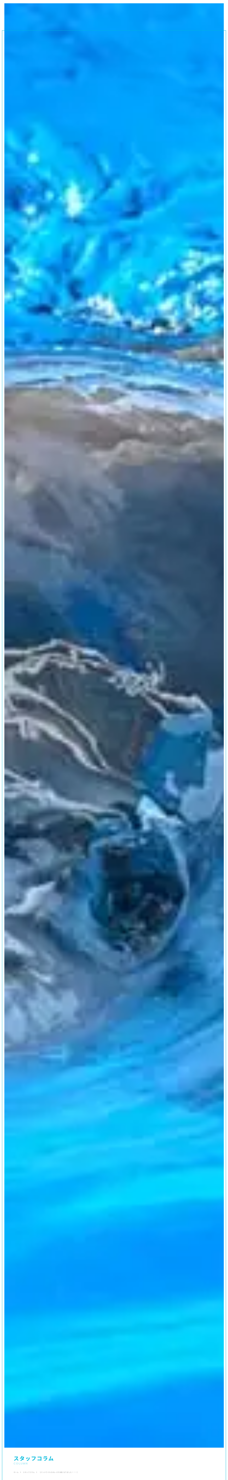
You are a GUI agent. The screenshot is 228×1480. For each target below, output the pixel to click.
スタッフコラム (29, 1472)
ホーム (16, 1472)
